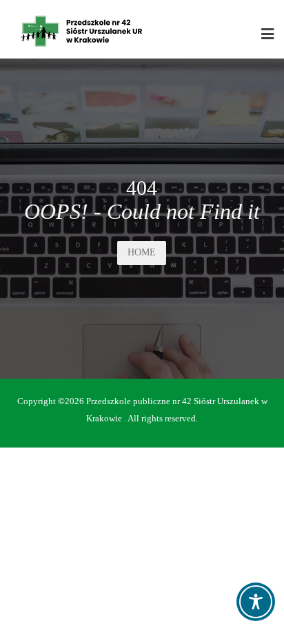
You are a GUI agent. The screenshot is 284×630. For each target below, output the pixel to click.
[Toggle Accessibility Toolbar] (256, 602)
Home (142, 252)
